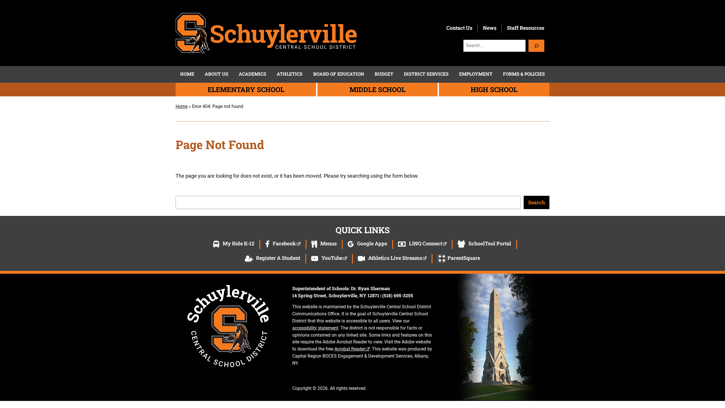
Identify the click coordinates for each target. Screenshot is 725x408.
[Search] (536, 46)
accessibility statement (315, 328)
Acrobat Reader (349, 349)
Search (536, 202)
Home (181, 106)
